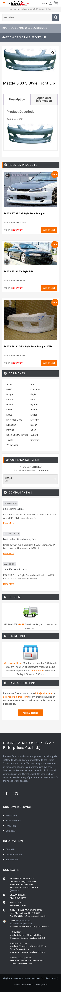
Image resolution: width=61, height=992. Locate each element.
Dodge (9, 394)
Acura (9, 384)
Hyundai (34, 404)
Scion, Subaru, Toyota (17, 435)
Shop (13, 28)
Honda (9, 404)
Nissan (33, 425)
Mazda (33, 415)
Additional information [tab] (44, 99)
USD (43, 3)
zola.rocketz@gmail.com (15, 697)
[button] (4, 3)
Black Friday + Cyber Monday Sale (19, 539)
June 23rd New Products (15, 569)
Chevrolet (35, 389)
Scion (33, 430)
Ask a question (30, 713)
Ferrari (9, 399)
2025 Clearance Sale (13, 509)
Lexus (9, 415)
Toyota (9, 440)
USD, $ (8, 478)
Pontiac (10, 430)
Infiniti (9, 409)
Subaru (34, 435)
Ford (32, 399)
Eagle (33, 394)
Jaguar (34, 409)
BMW (9, 389)
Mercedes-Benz (14, 420)
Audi (32, 384)
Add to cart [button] (49, 230)
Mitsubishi (11, 425)
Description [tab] (17, 99)
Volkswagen (12, 445)
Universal (35, 440)
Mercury (34, 420)
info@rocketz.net (44, 693)
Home (5, 28)
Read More (8, 523)
